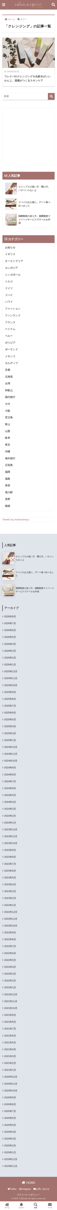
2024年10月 (10, 760)
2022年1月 (10, 987)
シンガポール (13, 274)
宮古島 (9, 417)
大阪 (7, 410)
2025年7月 (10, 706)
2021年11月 (10, 1001)
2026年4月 (10, 644)
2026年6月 (10, 630)
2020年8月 (10, 1104)
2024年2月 (10, 816)
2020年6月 (10, 1118)
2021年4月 (10, 1049)
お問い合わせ (42, 1189)
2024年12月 (10, 747)
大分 (7, 403)
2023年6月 (10, 870)
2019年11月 (10, 1166)
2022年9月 (10, 932)
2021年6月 (10, 1035)
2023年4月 (10, 884)
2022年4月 (10, 967)
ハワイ (9, 301)
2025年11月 (10, 678)
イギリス (10, 254)
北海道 (9, 376)
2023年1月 (10, 905)
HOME (30, 1182)
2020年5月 (10, 1125)
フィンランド (13, 315)
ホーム (7, 1207)
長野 (7, 499)
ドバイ (9, 295)
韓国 (7, 506)
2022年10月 (10, 925)
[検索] (51, 96)
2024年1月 (10, 822)
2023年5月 (10, 877)
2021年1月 (10, 1070)
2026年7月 (10, 623)
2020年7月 (10, 1111)
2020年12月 (10, 1076)
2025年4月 (10, 726)
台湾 (7, 383)
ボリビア (10, 342)
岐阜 (7, 437)
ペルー (9, 335)
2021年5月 (10, 1042)
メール (50, 1207)
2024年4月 (10, 802)
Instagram (26, 1189)
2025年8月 (10, 699)
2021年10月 (10, 1008)
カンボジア (11, 267)
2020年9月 (10, 1097)
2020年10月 (10, 1090)
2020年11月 (10, 1083)
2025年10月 (10, 685)
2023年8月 (10, 857)
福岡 (7, 471)
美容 (7, 485)
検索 (35, 1207)
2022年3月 (10, 973)
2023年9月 (10, 850)
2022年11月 (10, 919)
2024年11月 (10, 754)
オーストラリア (14, 261)
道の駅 (9, 492)
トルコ (9, 281)
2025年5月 (10, 719)
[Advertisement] (28, 136)
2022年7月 (10, 946)
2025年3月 (10, 733)
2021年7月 (10, 1028)
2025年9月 (10, 692)
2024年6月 (10, 788)
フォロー (21, 1207)
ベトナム (10, 329)
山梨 (7, 431)
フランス (10, 322)
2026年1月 (10, 664)
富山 (7, 424)
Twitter (13, 1189)
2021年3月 (10, 1056)
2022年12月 (10, 912)
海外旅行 (10, 458)
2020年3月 (10, 1138)
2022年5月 (10, 960)
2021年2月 (10, 1063)
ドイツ (9, 288)
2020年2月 (10, 1145)
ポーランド (11, 349)
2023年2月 (10, 898)
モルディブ (11, 363)
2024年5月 (10, 795)
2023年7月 (10, 864)
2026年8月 (10, 616)
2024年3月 (10, 809)
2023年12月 (10, 829)
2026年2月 (10, 657)
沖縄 (7, 451)
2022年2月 (10, 980)
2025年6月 (10, 712)
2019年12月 (10, 1159)
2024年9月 (10, 767)
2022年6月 (10, 953)
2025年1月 (10, 740)
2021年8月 (10, 1022)
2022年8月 (10, 939)
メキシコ (10, 356)
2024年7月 (10, 781)
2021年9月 (10, 1015)
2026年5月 (10, 637)
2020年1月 (10, 1152)
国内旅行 (10, 397)
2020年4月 (10, 1132)
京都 (7, 369)
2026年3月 (10, 651)
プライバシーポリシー (28, 1195)
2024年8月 (10, 774)
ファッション (13, 308)
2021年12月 (10, 994)
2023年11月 (10, 836)
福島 (7, 478)
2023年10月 (10, 843)
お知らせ (10, 247)
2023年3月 (10, 891)
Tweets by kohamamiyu (15, 519)
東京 (7, 444)
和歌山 (9, 390)
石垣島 (9, 465)
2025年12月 (10, 671)
